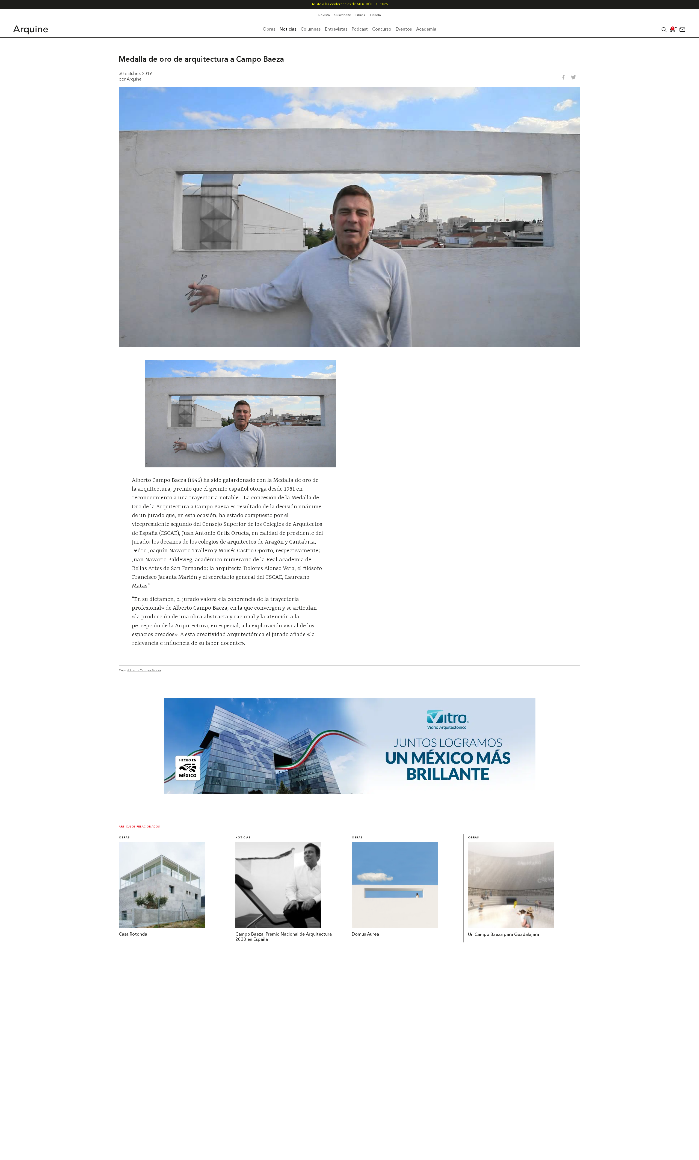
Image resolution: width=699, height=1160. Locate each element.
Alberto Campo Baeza (144, 670)
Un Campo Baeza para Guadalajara (503, 935)
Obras (124, 837)
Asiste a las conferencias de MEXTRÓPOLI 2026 (350, 4)
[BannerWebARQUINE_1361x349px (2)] (349, 792)
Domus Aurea (365, 934)
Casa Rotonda (133, 934)
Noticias (242, 837)
